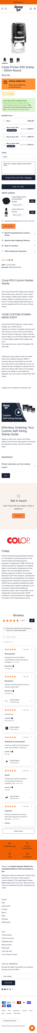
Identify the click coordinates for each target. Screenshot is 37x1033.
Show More (15, 662)
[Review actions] (31, 649)
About (4, 912)
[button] (27, 620)
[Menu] (2, 8)
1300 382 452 (7, 951)
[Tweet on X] (7, 260)
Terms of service (8, 938)
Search (4, 899)
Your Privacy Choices (9, 954)
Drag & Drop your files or (18, 178)
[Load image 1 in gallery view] (18, 37)
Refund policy (7, 945)
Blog (3, 916)
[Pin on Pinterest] (12, 260)
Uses (3, 932)
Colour (4, 153)
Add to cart (18, 187)
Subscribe (8, 983)
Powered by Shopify (19, 1026)
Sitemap (5, 919)
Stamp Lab (9, 1026)
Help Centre (6, 906)
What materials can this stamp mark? (16, 465)
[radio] (18, 121)
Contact (18, 516)
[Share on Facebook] (9, 260)
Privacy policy (7, 935)
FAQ (3, 903)
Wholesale (5, 948)
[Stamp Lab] (18, 8)
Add (32, 201)
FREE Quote (6, 922)
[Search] (7, 8)
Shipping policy (7, 941)
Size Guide (8, 226)
